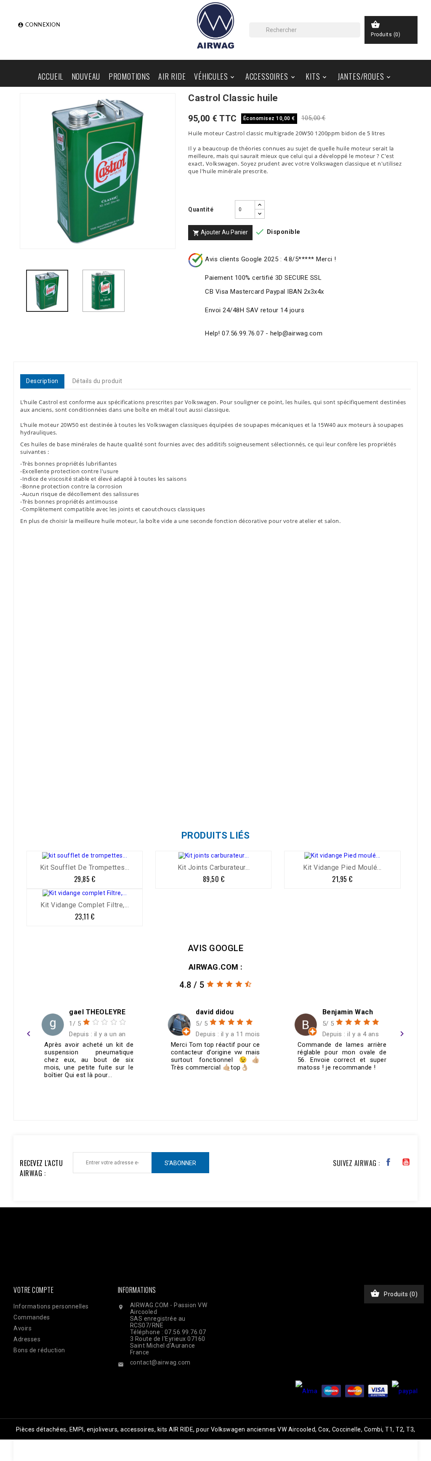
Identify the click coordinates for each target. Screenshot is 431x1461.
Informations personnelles (51, 1306)
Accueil (51, 76)
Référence (38, 798)
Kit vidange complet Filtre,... (84, 905)
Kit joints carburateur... (214, 867)
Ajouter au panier (220, 232)
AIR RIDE (172, 76)
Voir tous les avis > (374, 1096)
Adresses (26, 1339)
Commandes (31, 1317)
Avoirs (22, 1328)
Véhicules (215, 76)
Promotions (129, 76)
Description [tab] (42, 381)
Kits (317, 76)
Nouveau (86, 76)
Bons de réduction (39, 1350)
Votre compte (33, 1290)
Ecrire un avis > (49, 1096)
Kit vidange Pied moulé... (342, 867)
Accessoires (270, 76)
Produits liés (215, 835)
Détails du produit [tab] (97, 381)
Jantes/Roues (365, 76)
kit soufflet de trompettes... (85, 867)
